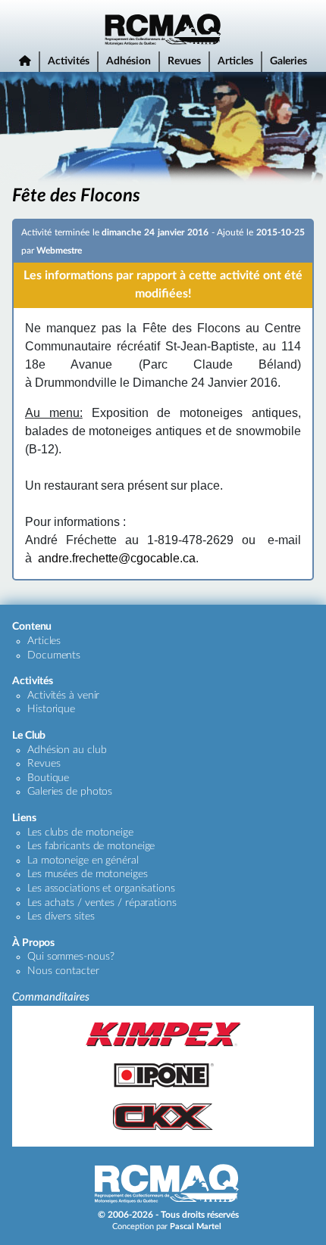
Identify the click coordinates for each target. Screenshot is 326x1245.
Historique (51, 709)
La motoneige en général (83, 860)
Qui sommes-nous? (70, 956)
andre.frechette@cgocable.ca (117, 558)
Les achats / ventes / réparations (102, 903)
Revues (184, 61)
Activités (68, 61)
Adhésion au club (66, 750)
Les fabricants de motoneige (91, 846)
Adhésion (128, 61)
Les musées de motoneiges (87, 874)
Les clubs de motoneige (80, 832)
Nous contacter (63, 971)
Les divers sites (60, 916)
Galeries (288, 61)
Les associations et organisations (101, 888)
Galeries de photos (69, 791)
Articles (235, 61)
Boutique (48, 778)
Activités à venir (63, 695)
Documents (53, 655)
